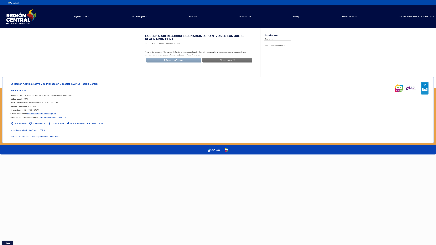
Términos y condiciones (39, 136)
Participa (297, 17)
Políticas (13, 136)
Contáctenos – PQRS (36, 130)
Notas (178, 43)
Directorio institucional (18, 130)
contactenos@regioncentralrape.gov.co (41, 114)
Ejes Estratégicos (138, 17)
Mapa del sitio (24, 136)
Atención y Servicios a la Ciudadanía (414, 17)
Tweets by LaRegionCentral (274, 45)
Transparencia (245, 17)
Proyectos (193, 17)
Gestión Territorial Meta (166, 43)
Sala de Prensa (348, 17)
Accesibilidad (55, 136)
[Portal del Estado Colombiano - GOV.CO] (13, 2)
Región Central (80, 17)
